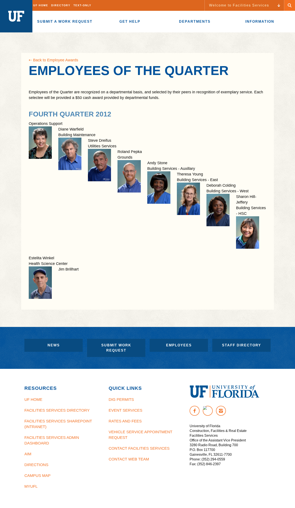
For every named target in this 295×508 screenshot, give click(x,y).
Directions (36, 465)
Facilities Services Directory (57, 410)
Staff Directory (241, 345)
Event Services (125, 410)
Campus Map (37, 475)
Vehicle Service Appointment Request (140, 435)
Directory (60, 5)
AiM (27, 454)
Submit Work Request (116, 347)
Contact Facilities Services (139, 448)
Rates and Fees (125, 421)
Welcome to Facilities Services (239, 5)
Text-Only (82, 5)
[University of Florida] (224, 391)
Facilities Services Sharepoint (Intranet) (58, 424)
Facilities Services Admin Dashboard (51, 440)
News (54, 345)
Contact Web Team (129, 459)
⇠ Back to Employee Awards (53, 60)
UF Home (40, 5)
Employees (179, 345)
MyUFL (31, 486)
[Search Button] (289, 5)
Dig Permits (121, 399)
